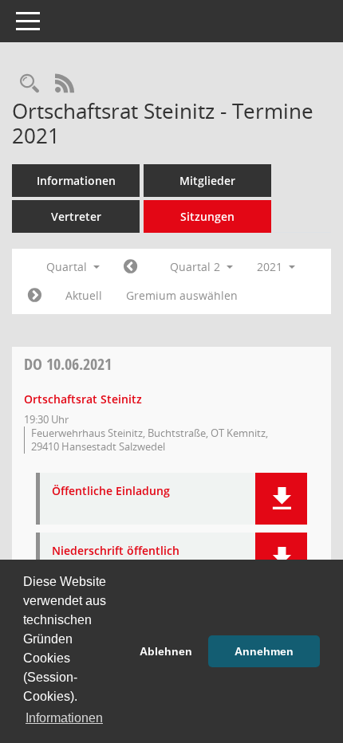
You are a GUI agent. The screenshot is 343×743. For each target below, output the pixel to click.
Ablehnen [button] (166, 651)
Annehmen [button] (264, 651)
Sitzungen (207, 216)
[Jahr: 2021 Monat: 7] (34, 295)
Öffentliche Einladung (111, 491)
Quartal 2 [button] (196, 266)
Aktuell (83, 295)
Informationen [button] (64, 718)
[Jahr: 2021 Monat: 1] (130, 267)
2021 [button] (271, 266)
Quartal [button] (68, 266)
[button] (281, 499)
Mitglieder (207, 180)
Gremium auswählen (182, 295)
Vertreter (76, 216)
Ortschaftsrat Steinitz (83, 399)
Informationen (76, 180)
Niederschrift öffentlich (115, 551)
